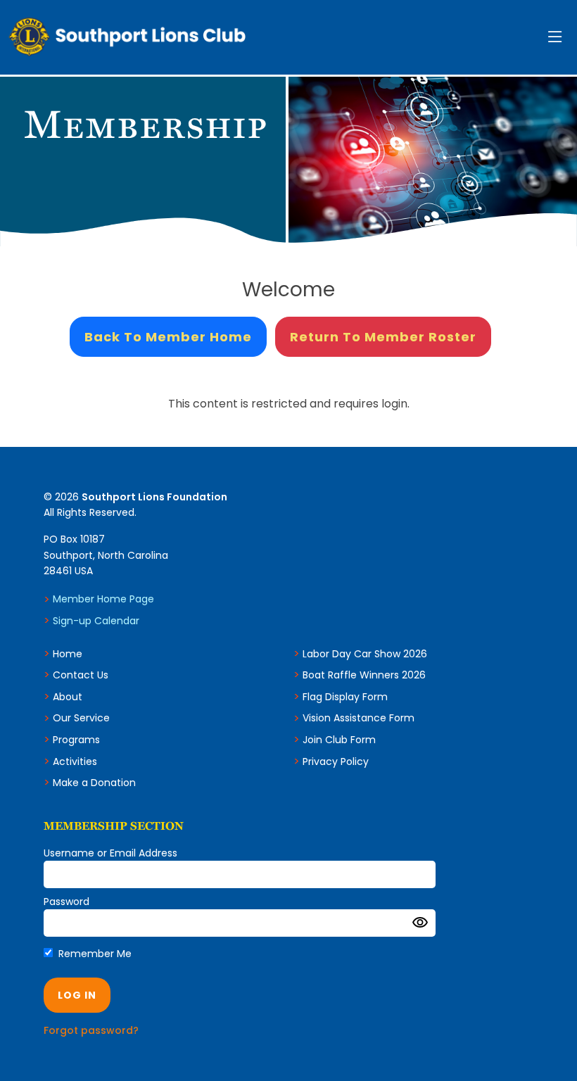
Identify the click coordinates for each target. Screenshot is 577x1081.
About (67, 697)
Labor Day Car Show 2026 (365, 654)
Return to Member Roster (383, 337)
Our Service (81, 718)
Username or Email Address (110, 853)
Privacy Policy (336, 761)
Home (67, 654)
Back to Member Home (168, 337)
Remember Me (94, 954)
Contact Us (80, 675)
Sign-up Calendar (96, 621)
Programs (76, 740)
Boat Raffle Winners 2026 (364, 675)
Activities (75, 761)
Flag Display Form (345, 697)
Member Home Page (103, 599)
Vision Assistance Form (358, 718)
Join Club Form (339, 740)
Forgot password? (91, 1030)
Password (66, 901)
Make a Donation (94, 783)
